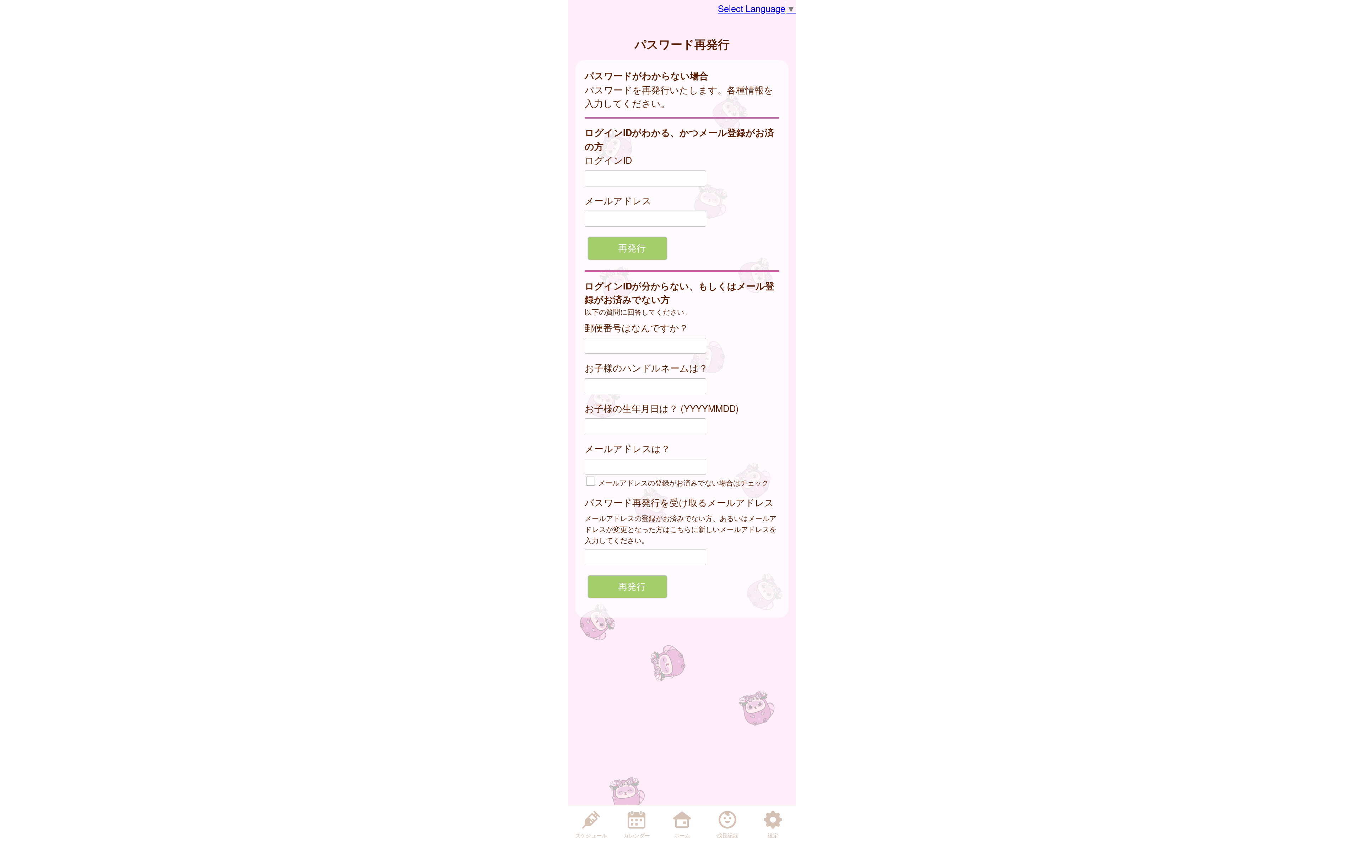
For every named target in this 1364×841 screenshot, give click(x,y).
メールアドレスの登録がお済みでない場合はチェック (682, 482)
